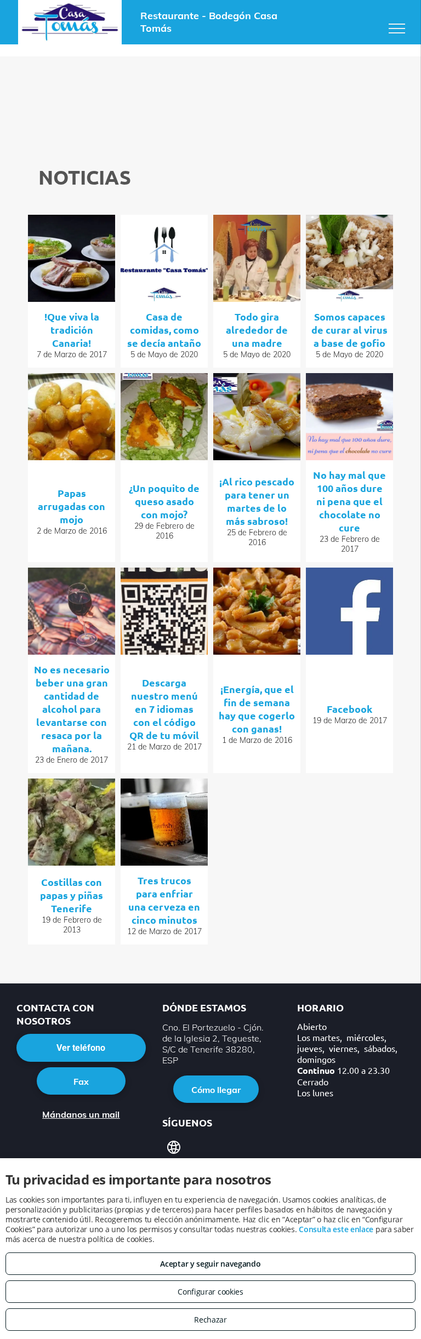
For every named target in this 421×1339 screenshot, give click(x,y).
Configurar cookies (210, 1291)
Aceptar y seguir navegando (210, 1263)
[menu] (397, 28)
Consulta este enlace (336, 1229)
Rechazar (210, 1319)
